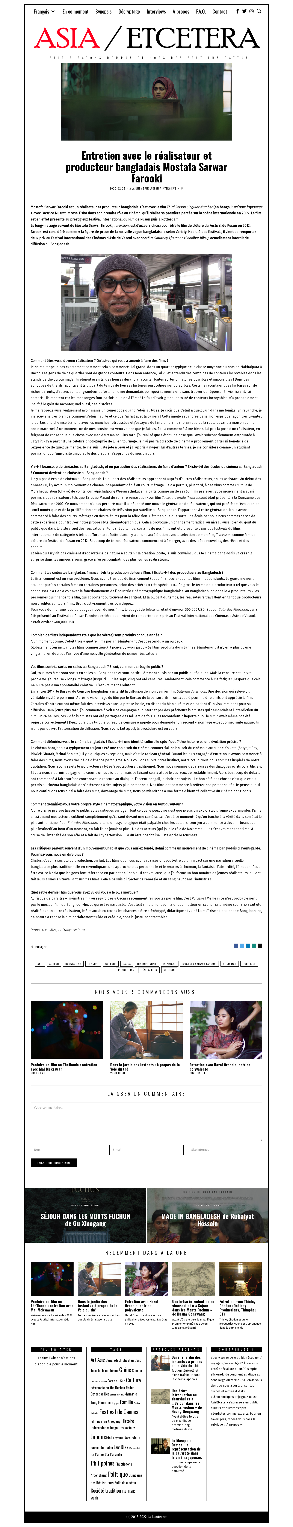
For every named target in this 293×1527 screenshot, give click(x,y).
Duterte (121, 1394)
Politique (249, 963)
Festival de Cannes (118, 1411)
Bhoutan (128, 1360)
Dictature (114, 1394)
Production (126, 970)
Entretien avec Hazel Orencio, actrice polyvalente (220, 1066)
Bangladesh (151, 188)
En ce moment (75, 11)
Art (94, 1359)
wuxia (94, 1498)
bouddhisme (110, 1370)
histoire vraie (147, 963)
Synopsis (103, 11)
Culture (110, 963)
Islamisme (169, 963)
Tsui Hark (128, 1491)
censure (93, 963)
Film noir (97, 1421)
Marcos (132, 1448)
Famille (126, 1402)
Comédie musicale (99, 1381)
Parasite (116, 1454)
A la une (135, 188)
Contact (220, 11)
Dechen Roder (124, 1387)
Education (105, 1402)
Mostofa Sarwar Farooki (199, 963)
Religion (169, 970)
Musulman (229, 963)
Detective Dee (100, 1394)
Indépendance (100, 1427)
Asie (40, 963)
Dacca (127, 963)
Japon (97, 1436)
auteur (54, 963)
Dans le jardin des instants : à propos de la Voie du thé (145, 1066)
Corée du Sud (116, 1380)
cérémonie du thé (102, 1387)
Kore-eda (130, 1437)
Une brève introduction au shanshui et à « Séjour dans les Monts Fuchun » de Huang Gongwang (193, 1308)
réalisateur (149, 970)
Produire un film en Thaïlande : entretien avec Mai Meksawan (64, 1066)
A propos (181, 11)
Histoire (127, 1421)
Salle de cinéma (125, 1482)
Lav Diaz (121, 1446)
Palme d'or (102, 1454)
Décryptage (129, 11)
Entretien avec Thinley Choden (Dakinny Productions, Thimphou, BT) (238, 1308)
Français (41, 11)
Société (97, 1490)
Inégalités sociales (123, 1427)
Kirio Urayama (114, 1437)
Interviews (156, 11)
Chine (125, 1369)
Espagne (115, 1403)
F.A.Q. (201, 11)
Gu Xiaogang (112, 1421)
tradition (113, 1490)
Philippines (103, 1462)
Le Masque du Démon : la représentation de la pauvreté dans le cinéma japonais (187, 1449)
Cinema (137, 1370)
